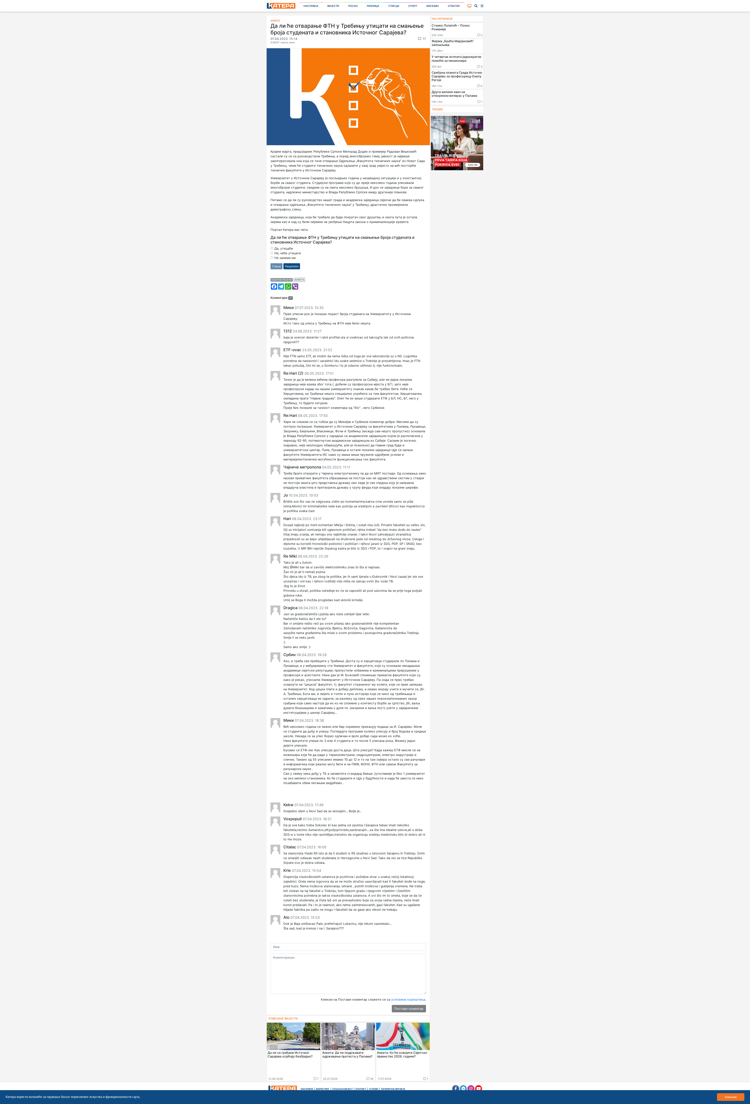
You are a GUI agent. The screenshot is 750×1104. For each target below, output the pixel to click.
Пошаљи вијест (342, 1089)
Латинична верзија (393, 1089)
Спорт (412, 5)
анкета (299, 279)
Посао (353, 5)
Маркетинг (322, 1089)
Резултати (291, 266)
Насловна (311, 5)
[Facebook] (455, 1088)
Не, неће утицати (287, 253)
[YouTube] (478, 1088)
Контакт (360, 1089)
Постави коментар (408, 1009)
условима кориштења (408, 999)
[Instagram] (471, 1088)
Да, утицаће (283, 248)
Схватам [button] (731, 1097)
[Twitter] (463, 1088)
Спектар (454, 5)
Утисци (393, 5)
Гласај (276, 266)
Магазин (432, 5)
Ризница (373, 5)
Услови (373, 1089)
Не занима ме (285, 258)
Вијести (333, 5)
